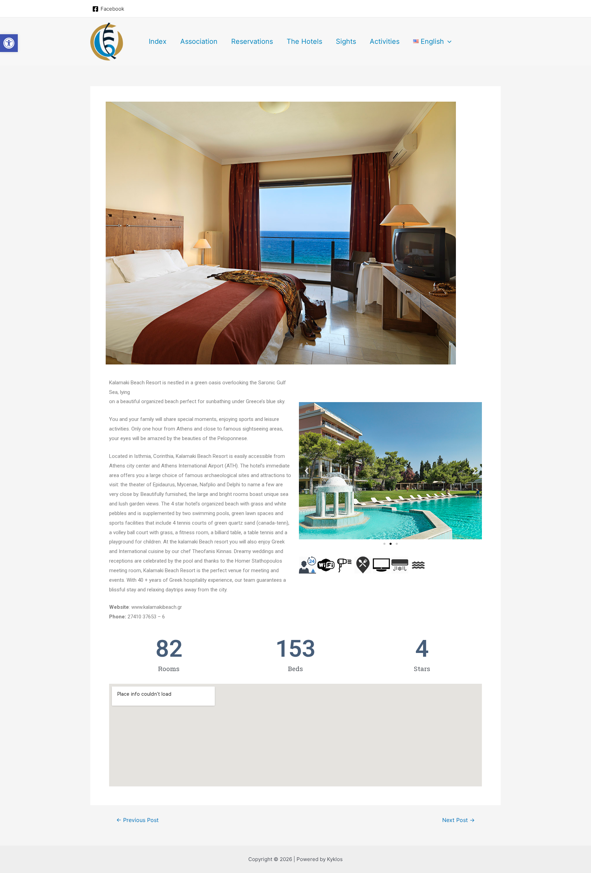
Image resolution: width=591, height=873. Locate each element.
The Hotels (304, 41)
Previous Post (137, 820)
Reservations (252, 41)
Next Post (458, 820)
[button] (384, 544)
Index (158, 41)
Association (199, 41)
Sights (346, 41)
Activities (384, 41)
